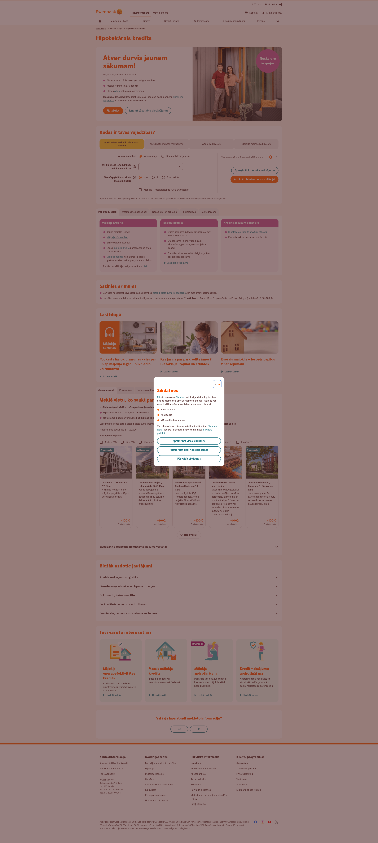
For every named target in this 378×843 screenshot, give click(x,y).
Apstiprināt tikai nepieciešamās (189, 450)
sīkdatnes (180, 397)
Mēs (159, 397)
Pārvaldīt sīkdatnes (189, 459)
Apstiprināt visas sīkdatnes (189, 441)
